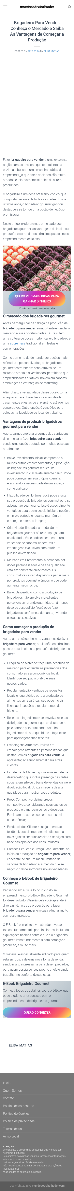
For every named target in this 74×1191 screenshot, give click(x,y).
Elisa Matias (52, 51)
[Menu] (5, 7)
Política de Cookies (16, 1113)
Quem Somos (12, 1090)
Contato (8, 1098)
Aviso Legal (11, 1136)
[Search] (69, 7)
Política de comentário (18, 1106)
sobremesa (17, 343)
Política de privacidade (19, 1121)
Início (6, 1083)
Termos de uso (13, 1129)
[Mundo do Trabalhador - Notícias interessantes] (37, 6)
